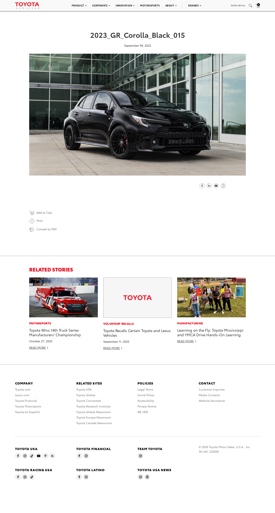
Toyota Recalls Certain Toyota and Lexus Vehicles (137, 332)
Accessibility (146, 401)
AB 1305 (143, 412)
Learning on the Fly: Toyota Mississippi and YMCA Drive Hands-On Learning (210, 332)
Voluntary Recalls (118, 324)
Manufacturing (190, 323)
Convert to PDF (46, 229)
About (169, 5)
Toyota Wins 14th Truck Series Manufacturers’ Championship (55, 332)
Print (40, 221)
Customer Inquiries (212, 389)
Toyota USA (83, 389)
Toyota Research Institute (93, 406)
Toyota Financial (26, 401)
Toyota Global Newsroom (93, 412)
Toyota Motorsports (28, 406)
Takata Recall (238, 5)
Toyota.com (23, 389)
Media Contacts (209, 395)
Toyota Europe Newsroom (93, 417)
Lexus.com (22, 395)
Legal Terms (145, 389)
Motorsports (150, 5)
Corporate (100, 5)
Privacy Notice (147, 406)
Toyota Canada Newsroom (94, 423)
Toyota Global (85, 395)
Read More (37, 347)
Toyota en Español (27, 412)
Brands (193, 5)
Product (78, 5)
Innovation (124, 5)
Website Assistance (212, 401)
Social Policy (146, 395)
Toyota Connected (88, 401)
